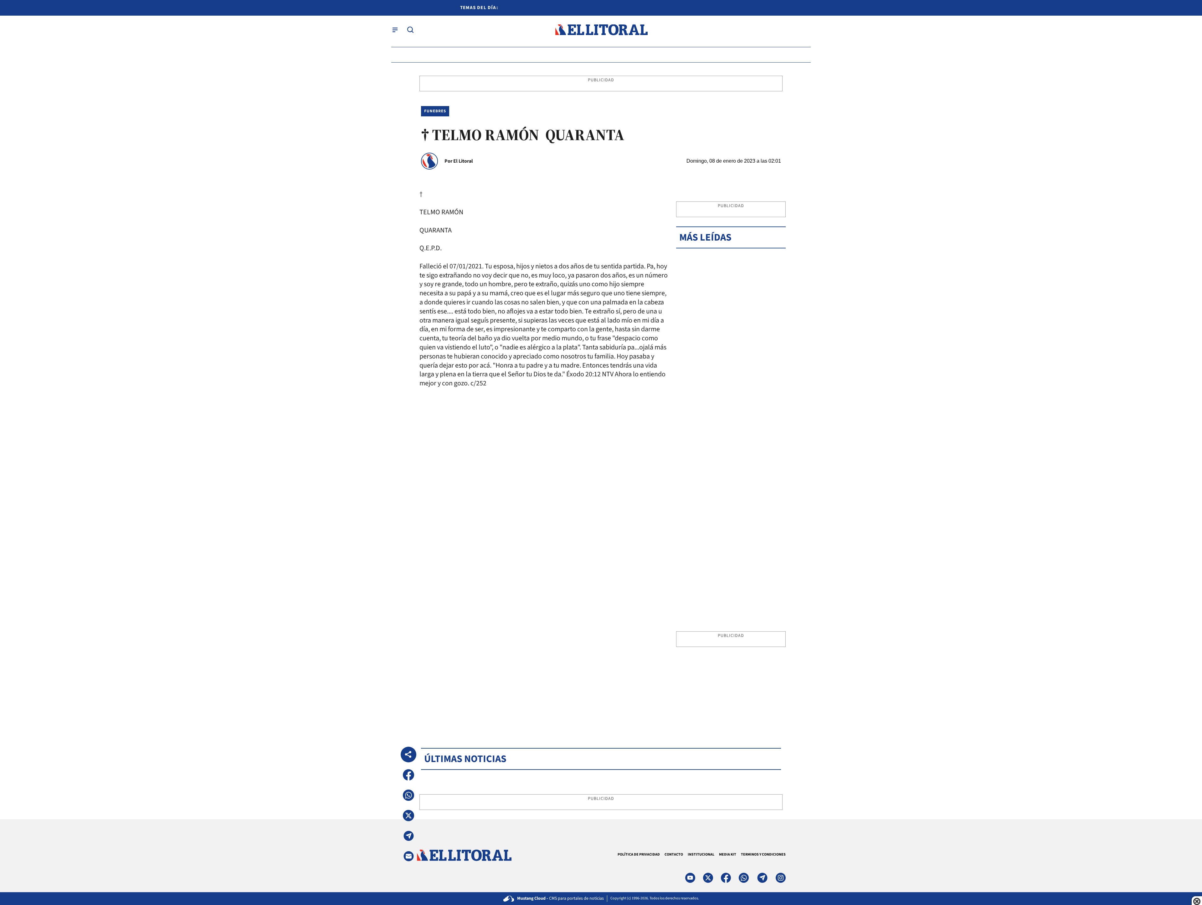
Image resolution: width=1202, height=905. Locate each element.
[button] (408, 775)
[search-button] (410, 29)
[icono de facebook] (726, 877)
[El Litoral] (601, 29)
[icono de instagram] (781, 877)
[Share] (408, 754)
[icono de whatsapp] (744, 877)
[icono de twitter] (708, 877)
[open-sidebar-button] (395, 29)
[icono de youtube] (690, 877)
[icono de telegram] (762, 877)
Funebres (435, 111)
